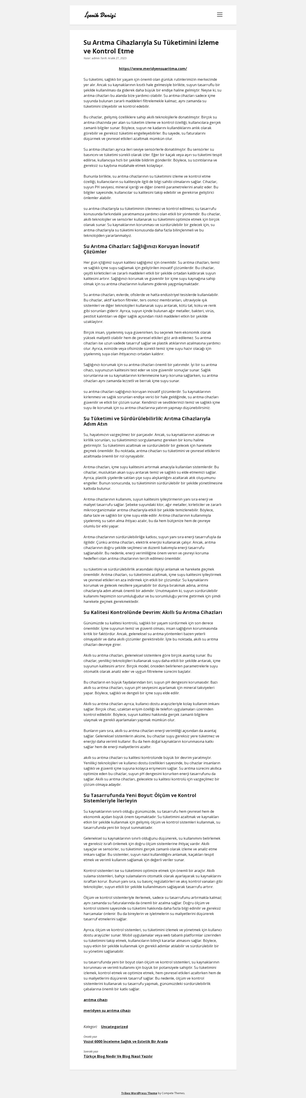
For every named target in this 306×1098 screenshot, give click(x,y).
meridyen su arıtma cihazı (107, 1010)
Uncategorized (114, 1026)
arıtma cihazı (96, 999)
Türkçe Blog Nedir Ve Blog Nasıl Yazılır (118, 1056)
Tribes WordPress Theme (139, 1093)
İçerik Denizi (99, 15)
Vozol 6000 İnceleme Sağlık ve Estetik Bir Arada (126, 1041)
